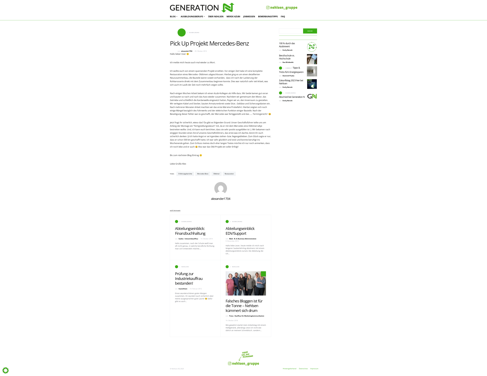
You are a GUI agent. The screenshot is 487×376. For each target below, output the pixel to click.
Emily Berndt (287, 50)
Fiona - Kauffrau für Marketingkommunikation (246, 316)
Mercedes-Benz (202, 174)
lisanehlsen (183, 289)
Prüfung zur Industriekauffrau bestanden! (189, 278)
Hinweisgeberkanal (289, 368)
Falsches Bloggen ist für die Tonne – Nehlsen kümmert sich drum (244, 305)
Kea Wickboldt (288, 62)
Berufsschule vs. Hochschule (287, 57)
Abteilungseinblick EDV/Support (240, 231)
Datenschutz (303, 368)
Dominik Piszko (288, 76)
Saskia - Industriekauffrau (188, 239)
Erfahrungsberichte (185, 174)
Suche (310, 31)
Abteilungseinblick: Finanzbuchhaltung (190, 231)
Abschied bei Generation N (292, 96)
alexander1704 (186, 51)
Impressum (314, 368)
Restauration (229, 174)
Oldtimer (216, 174)
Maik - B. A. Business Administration (242, 239)
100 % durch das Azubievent (287, 45)
